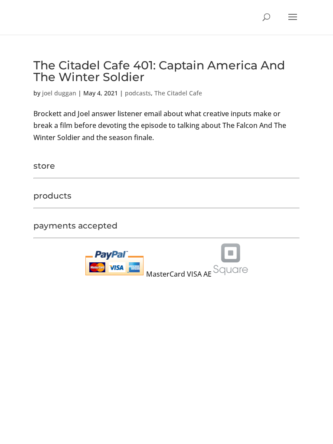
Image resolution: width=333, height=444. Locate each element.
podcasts (138, 93)
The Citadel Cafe (178, 93)
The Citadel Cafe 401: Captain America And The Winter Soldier (159, 71)
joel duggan (59, 93)
